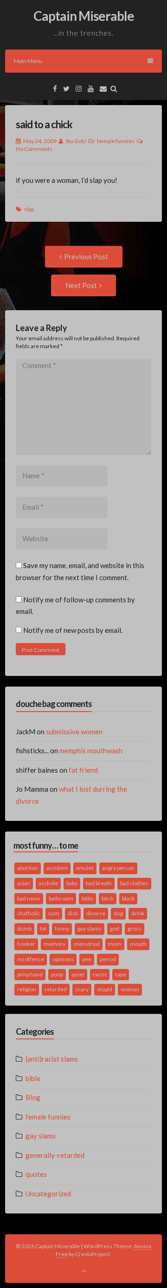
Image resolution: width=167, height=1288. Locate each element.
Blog (33, 1097)
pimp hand (30, 974)
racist (100, 974)
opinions (63, 959)
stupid (104, 989)
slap (29, 209)
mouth (138, 943)
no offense (30, 959)
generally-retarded (55, 1155)
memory (54, 943)
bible (87, 898)
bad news (28, 898)
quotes (36, 1174)
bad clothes (134, 883)
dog (118, 913)
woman (130, 989)
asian (23, 883)
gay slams (89, 928)
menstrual (87, 943)
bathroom (61, 898)
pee (86, 959)
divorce (95, 913)
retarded (56, 989)
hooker (26, 943)
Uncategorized (48, 1193)
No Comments (34, 148)
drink (137, 913)
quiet (77, 974)
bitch (108, 898)
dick (73, 913)
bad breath (99, 883)
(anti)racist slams (52, 1059)
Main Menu (28, 60)
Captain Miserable (83, 16)
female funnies (116, 141)
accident (57, 867)
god (114, 928)
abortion (27, 867)
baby (71, 883)
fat (43, 928)
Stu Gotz (75, 141)
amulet (85, 867)
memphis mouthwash (90, 750)
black (128, 898)
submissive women (74, 731)
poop (57, 974)
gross (134, 928)
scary (82, 989)
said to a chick (44, 124)
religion (26, 989)
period (108, 959)
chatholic (28, 913)
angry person (118, 867)
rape (120, 974)
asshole (48, 883)
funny (62, 928)
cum (53, 913)
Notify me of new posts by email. (72, 630)
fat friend (83, 770)
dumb (24, 928)
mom (115, 943)
